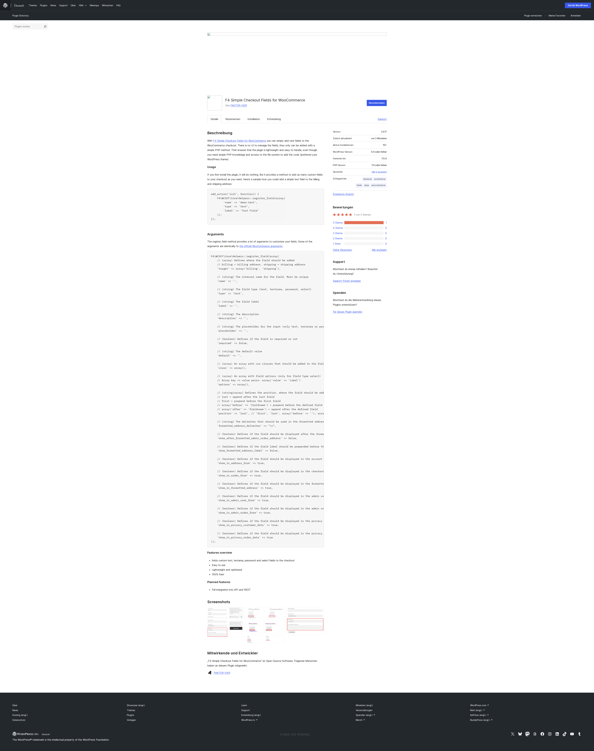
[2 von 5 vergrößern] (280, 611)
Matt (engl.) (477, 710)
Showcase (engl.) (136, 705)
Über (14, 705)
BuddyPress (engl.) (481, 720)
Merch (360, 720)
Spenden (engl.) (365, 715)
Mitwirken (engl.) (364, 705)
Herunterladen (377, 103)
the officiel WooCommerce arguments (260, 246)
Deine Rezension (342, 249)
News (15, 710)
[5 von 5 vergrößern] (319, 611)
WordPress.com (479, 705)
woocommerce (378, 185)
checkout (367, 179)
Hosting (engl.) (20, 715)
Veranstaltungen (364, 710)
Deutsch (46, 734)
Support (382, 119)
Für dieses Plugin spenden (347, 311)
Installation (254, 119)
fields (359, 185)
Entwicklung (274, 119)
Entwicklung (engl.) (251, 715)
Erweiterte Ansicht (343, 194)
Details (214, 119)
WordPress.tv (249, 720)
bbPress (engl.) (479, 715)
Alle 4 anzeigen (379, 172)
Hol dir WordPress (578, 5)
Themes (131, 710)
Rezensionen (233, 119)
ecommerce (379, 179)
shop (366, 185)
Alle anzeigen (379, 249)
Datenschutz (18, 720)
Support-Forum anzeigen (347, 280)
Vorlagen (131, 720)
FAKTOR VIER (238, 105)
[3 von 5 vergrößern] (280, 625)
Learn (244, 705)
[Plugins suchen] (45, 26)
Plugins (130, 715)
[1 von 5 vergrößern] (240, 611)
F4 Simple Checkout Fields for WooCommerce (239, 140)
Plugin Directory (20, 15)
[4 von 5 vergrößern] (280, 640)
